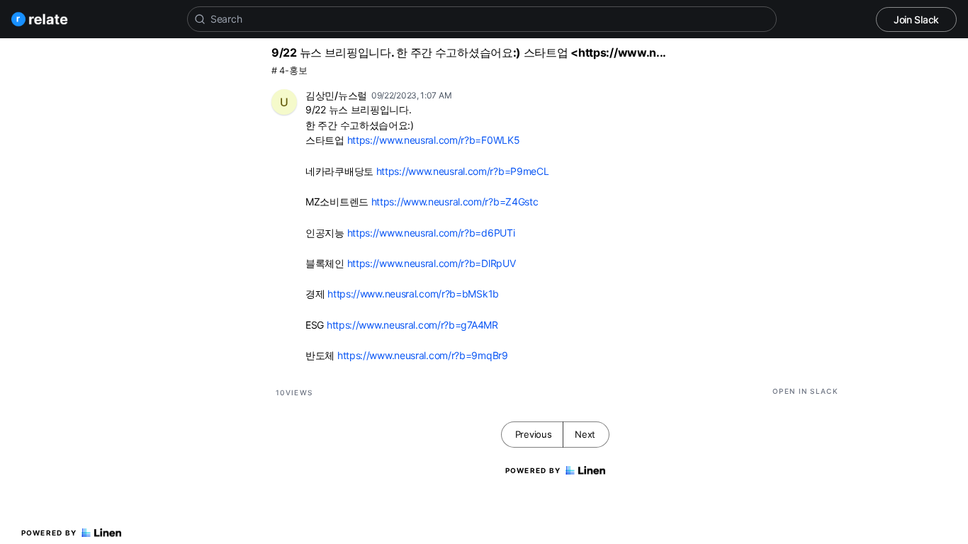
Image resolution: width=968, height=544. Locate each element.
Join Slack (916, 19)
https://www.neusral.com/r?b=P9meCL (462, 171)
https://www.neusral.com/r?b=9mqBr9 (422, 355)
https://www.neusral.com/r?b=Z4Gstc (455, 202)
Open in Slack (805, 391)
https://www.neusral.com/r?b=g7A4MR (412, 325)
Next (585, 434)
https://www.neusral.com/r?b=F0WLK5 (433, 140)
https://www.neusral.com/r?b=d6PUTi (431, 233)
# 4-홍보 (289, 70)
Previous (533, 434)
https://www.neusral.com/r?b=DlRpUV (431, 263)
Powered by (49, 532)
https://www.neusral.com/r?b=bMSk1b (413, 294)
